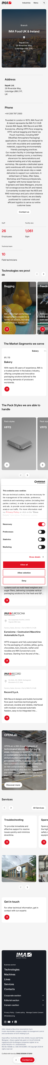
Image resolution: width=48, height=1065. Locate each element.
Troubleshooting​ (13, 819)
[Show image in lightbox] (19, 868)
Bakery (8, 362)
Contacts (9, 989)
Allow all (24, 565)
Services (9, 984)
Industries (26, 3)
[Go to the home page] (6, 3)
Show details (34, 557)
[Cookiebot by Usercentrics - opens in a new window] (34, 482)
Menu (36, 3)
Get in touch (11, 901)
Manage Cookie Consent (34, 1012)
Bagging (9, 286)
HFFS (7, 427)
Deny (24, 581)
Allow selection (24, 573)
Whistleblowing (9, 1016)
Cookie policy (20, 1012)
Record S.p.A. (11, 692)
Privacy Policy (12, 512)
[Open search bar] (44, 3)
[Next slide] (43, 274)
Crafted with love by (17, 1053)
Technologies (11, 969)
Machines (9, 974)
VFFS (43, 427)
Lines (7, 979)
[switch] (41, 532)
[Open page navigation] (16, 1060)
